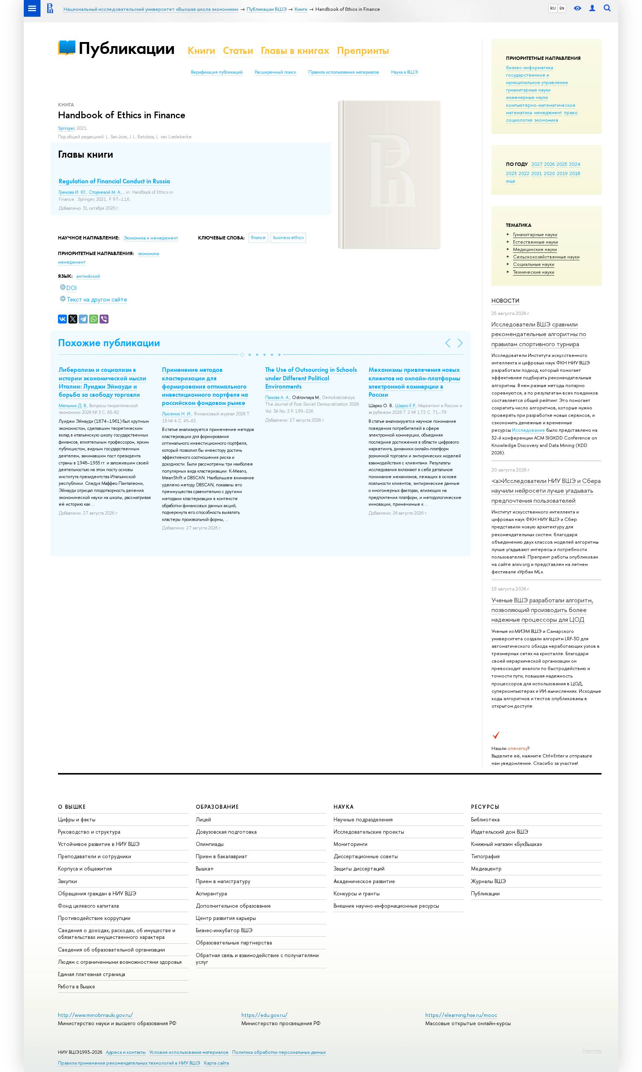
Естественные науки (535, 241)
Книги (201, 50)
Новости (505, 301)
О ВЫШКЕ (72, 806)
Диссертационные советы (366, 856)
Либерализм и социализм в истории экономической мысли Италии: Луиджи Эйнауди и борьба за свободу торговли (102, 382)
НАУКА (344, 806)
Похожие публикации (109, 342)
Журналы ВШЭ (488, 881)
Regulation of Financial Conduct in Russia (114, 181)
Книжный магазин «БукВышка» (506, 843)
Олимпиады (210, 843)
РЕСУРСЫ (485, 806)
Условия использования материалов (188, 1052)
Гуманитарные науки (535, 234)
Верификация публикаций (217, 72)
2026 (549, 164)
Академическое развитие (364, 881)
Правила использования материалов (343, 72)
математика (519, 112)
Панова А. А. (277, 397)
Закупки (67, 881)
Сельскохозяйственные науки (546, 256)
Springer (66, 128)
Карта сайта (216, 1063)
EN (562, 8)
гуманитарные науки (528, 89)
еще (510, 180)
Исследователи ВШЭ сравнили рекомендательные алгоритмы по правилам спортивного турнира (539, 334)
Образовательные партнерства (234, 942)
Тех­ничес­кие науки (533, 271)
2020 (549, 173)
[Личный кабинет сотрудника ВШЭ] (592, 8)
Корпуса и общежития (85, 868)
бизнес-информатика (529, 67)
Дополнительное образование (233, 905)
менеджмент (548, 112)
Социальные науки (533, 264)
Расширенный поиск (275, 72)
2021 (536, 173)
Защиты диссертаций (359, 868)
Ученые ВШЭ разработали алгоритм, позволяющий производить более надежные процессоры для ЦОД (542, 610)
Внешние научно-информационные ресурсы (386, 905)
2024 (574, 164)
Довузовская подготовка (226, 831)
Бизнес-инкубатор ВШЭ (224, 930)
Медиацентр (486, 868)
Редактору (592, 1050)
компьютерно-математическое (540, 105)
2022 (524, 173)
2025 (562, 164)
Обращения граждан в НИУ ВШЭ (97, 893)
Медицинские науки (535, 249)
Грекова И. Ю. (73, 192)
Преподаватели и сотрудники (94, 856)
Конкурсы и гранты (357, 893)
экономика (546, 119)
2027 (537, 164)
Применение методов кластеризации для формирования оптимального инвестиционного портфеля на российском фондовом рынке (205, 386)
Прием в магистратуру (223, 881)
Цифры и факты (76, 819)
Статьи (238, 50)
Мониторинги (350, 843)
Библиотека (485, 819)
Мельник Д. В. (73, 406)
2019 (562, 173)
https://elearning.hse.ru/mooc (461, 1014)
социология (519, 119)
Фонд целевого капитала (88, 905)
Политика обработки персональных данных (279, 1052)
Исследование (528, 429)
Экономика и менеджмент (150, 238)
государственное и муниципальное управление (537, 78)
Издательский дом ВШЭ (499, 831)
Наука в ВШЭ (404, 72)
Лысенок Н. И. (176, 414)
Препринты (363, 50)
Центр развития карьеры (226, 917)
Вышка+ (205, 868)
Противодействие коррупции (94, 917)
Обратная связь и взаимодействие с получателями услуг (257, 958)
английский (88, 276)
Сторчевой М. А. (105, 192)
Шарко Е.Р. (405, 406)
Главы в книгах (295, 50)
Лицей (203, 819)
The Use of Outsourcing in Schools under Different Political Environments (311, 378)
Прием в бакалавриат (221, 856)
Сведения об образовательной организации (111, 949)
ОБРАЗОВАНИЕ (217, 806)
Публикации (126, 47)
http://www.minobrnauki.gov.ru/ (95, 1014)
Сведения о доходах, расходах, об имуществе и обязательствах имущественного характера (116, 933)
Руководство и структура (89, 831)
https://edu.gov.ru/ (264, 1014)
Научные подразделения (363, 819)
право (571, 112)
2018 (575, 173)
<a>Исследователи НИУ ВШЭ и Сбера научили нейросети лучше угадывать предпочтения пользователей (546, 490)
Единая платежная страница (91, 974)
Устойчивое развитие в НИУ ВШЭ (99, 843)
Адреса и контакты (126, 1052)
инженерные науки (527, 97)
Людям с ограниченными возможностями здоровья (120, 961)
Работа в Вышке (76, 986)
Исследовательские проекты (369, 831)
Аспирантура (211, 893)
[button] (242, 354)
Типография (485, 856)
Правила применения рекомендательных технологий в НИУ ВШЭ (129, 1063)
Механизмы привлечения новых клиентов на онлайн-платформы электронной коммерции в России (414, 382)
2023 (511, 173)
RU (553, 8)
